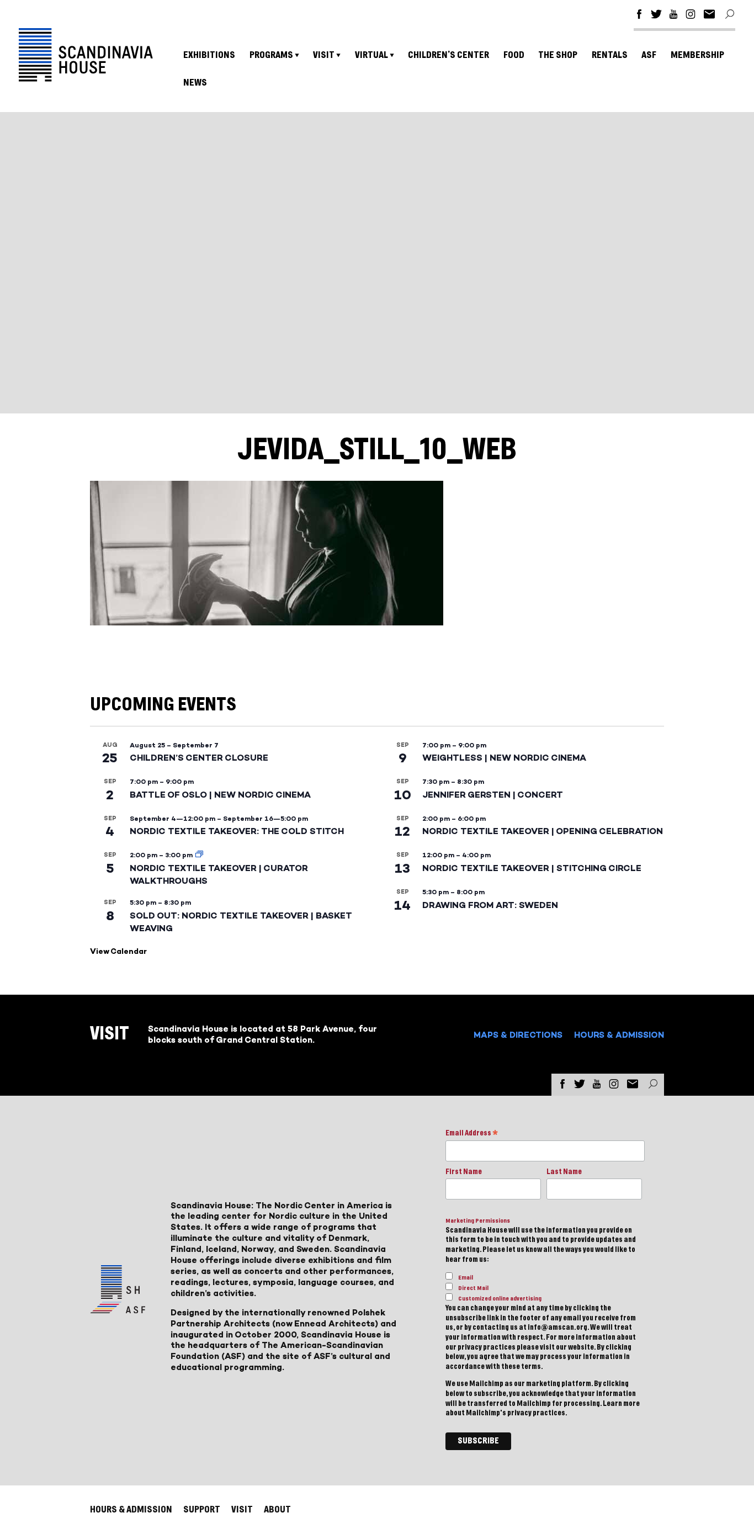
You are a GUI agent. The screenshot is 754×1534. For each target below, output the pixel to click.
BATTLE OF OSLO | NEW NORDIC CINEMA (220, 794)
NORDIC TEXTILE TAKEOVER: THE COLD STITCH (237, 831)
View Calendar (118, 951)
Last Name (564, 1172)
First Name (463, 1172)
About (277, 1509)
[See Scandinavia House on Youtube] (673, 15)
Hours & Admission (619, 1034)
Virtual (371, 55)
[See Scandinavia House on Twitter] (656, 15)
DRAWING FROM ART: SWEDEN (490, 905)
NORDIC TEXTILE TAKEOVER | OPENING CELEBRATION (542, 831)
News (195, 82)
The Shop (557, 55)
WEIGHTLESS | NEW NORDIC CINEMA (504, 757)
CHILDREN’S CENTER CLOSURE (199, 757)
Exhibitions (209, 55)
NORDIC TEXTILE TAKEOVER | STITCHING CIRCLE (531, 868)
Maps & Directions (518, 1034)
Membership (697, 55)
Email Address (471, 1134)
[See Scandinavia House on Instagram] (690, 15)
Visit (323, 55)
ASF (648, 55)
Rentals (610, 55)
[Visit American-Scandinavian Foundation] (117, 1309)
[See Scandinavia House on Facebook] (639, 15)
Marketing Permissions (477, 1221)
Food (513, 55)
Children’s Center (448, 55)
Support (201, 1509)
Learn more (621, 1404)
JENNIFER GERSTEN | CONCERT (492, 794)
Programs (271, 55)
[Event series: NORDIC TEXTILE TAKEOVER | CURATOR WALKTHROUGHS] (199, 855)
